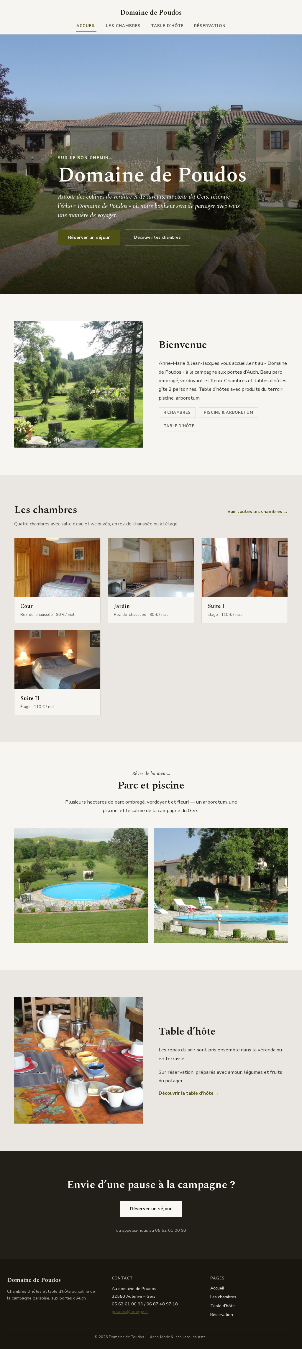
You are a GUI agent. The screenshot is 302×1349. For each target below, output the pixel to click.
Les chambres (123, 26)
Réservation (210, 26)
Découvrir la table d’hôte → (189, 1093)
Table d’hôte (167, 26)
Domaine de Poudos (151, 13)
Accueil (86, 26)
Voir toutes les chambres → (257, 511)
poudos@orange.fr (130, 1312)
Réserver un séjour (89, 237)
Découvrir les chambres (157, 237)
